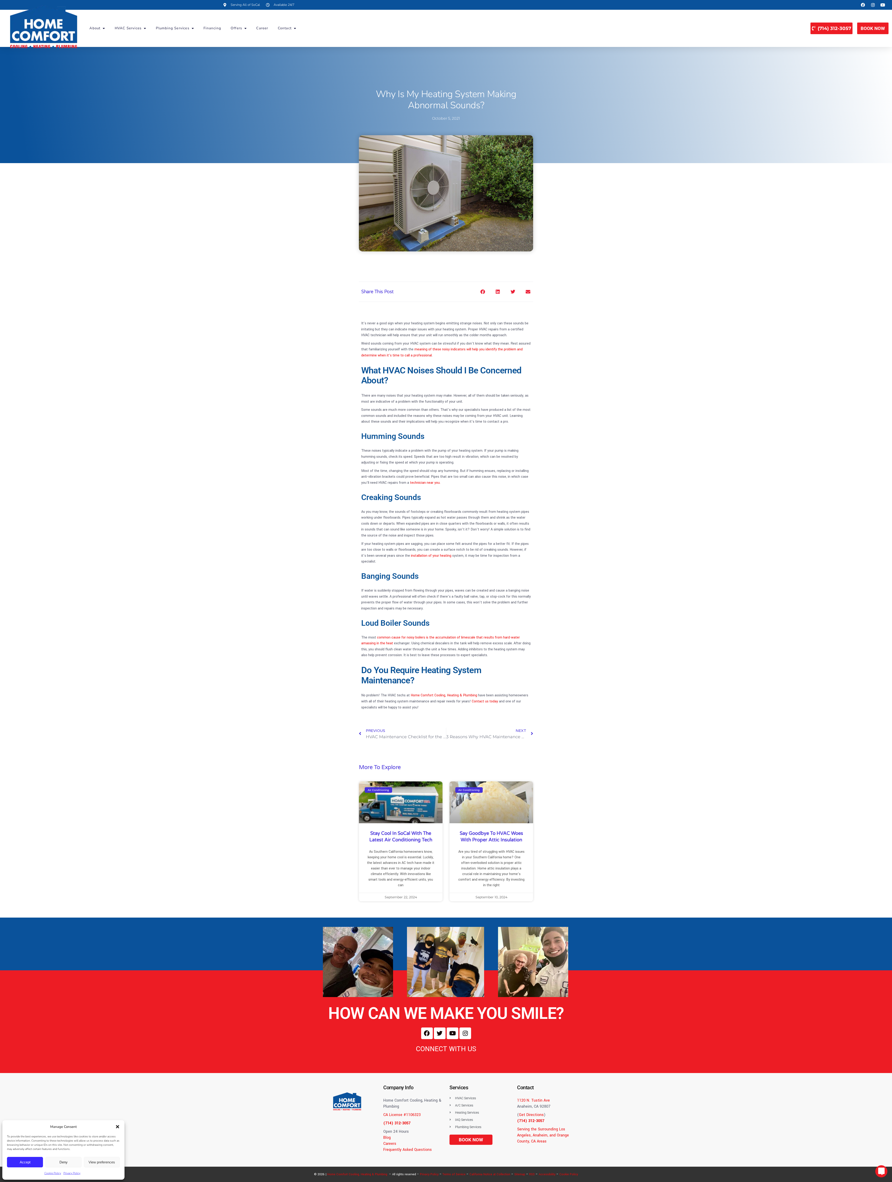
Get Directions (531, 1114)
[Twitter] (440, 1033)
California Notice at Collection (489, 1174)
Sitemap (519, 1174)
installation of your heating (431, 555)
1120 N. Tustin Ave (533, 1100)
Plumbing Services (172, 28)
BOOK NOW (873, 28)
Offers (236, 28)
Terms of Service (454, 1174)
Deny (63, 1162)
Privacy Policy (71, 1173)
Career (262, 28)
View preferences (102, 1162)
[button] (117, 1126)
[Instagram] (465, 1033)
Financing (212, 28)
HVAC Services (128, 28)
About (94, 28)
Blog (387, 1137)
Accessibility (547, 1174)
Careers (389, 1143)
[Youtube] (452, 1033)
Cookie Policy (52, 1173)
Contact (285, 28)
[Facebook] (427, 1033)
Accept (25, 1162)
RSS (532, 1174)
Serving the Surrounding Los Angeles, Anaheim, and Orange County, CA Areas (543, 1135)
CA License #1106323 (402, 1114)
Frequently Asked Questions (407, 1149)
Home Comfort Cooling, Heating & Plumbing (357, 1174)
